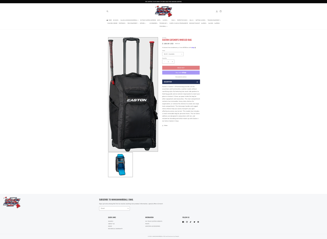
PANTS (147, 224)
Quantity (164, 58)
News (110, 226)
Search (110, 221)
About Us (111, 224)
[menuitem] (109, 20)
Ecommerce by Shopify (173, 236)
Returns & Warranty (115, 229)
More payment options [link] (180, 76)
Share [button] (166, 125)
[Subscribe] (128, 208)
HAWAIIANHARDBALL (157, 236)
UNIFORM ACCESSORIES (152, 226)
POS (164, 236)
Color (163, 50)
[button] (107, 11)
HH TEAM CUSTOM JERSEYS (153, 221)
